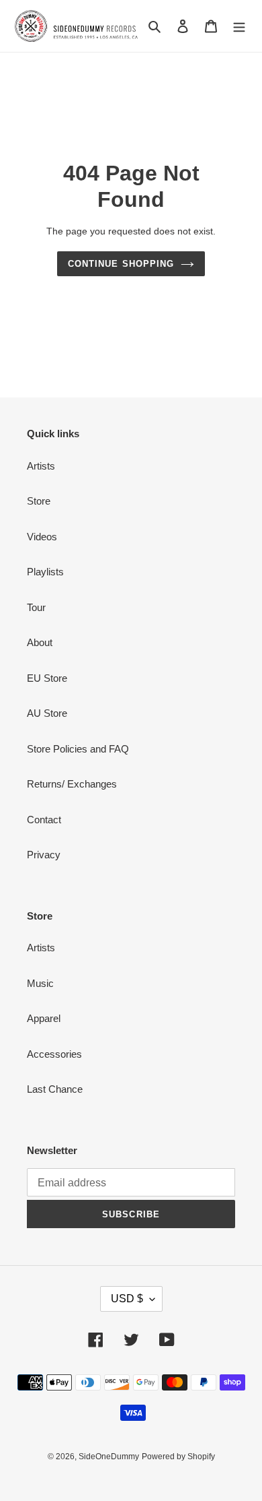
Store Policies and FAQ (78, 749)
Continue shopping (121, 264)
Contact (44, 819)
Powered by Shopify (178, 1456)
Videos (42, 536)
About (39, 642)
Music (40, 983)
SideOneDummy (109, 1456)
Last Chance (55, 1089)
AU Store (47, 713)
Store (38, 501)
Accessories (54, 1054)
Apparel (43, 1018)
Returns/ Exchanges (72, 784)
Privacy (43, 854)
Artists (41, 466)
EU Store (47, 678)
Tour (36, 607)
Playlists (45, 571)
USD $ (127, 1298)
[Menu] (239, 25)
